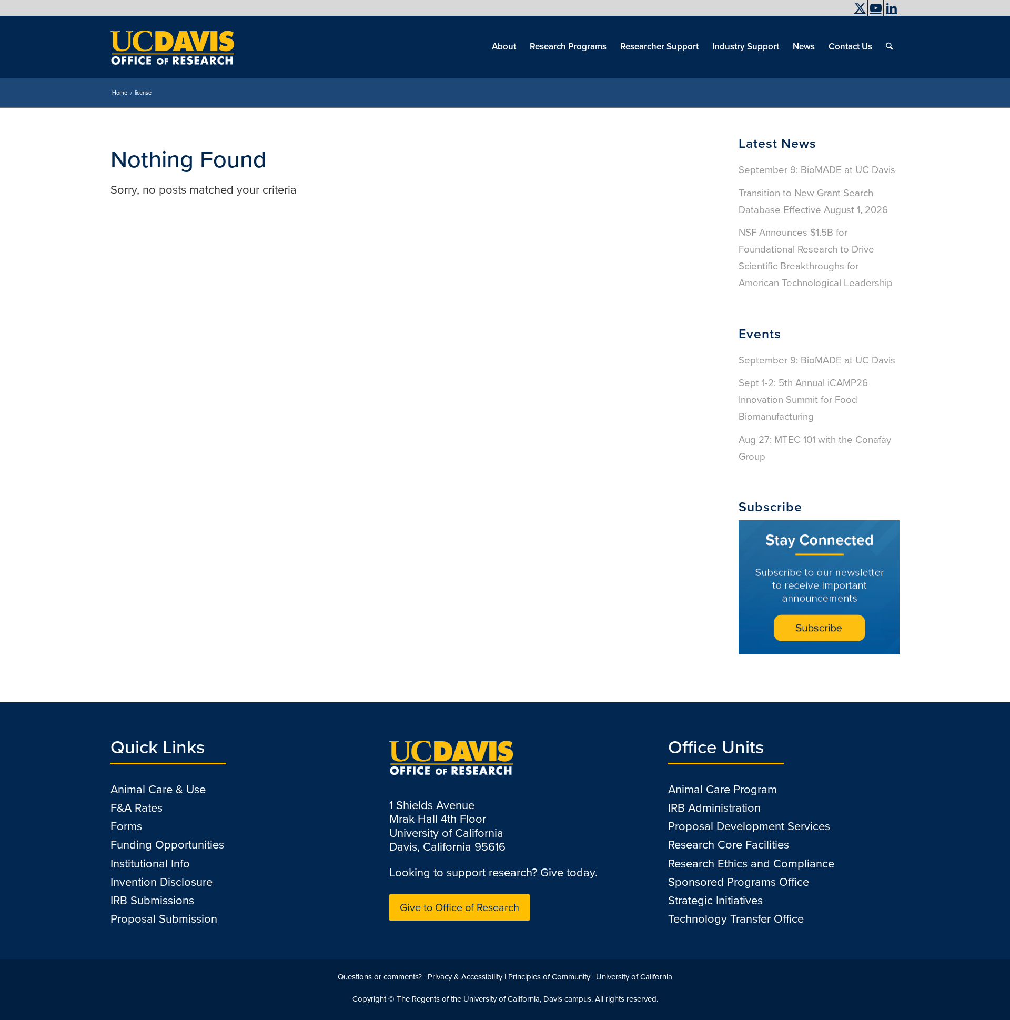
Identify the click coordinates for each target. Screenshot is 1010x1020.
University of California (634, 977)
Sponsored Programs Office (738, 882)
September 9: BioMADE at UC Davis (817, 170)
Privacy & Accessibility (465, 977)
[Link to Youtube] (875, 8)
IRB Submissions (152, 900)
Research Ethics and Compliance (751, 863)
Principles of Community (549, 977)
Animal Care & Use (158, 789)
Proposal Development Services (749, 826)
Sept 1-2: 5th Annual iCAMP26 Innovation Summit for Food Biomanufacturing (803, 399)
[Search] (889, 47)
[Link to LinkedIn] (892, 8)
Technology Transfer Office (736, 918)
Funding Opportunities (167, 844)
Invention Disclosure (161, 882)
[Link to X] (859, 8)
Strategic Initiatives (715, 900)
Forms (126, 826)
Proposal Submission (163, 918)
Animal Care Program (722, 789)
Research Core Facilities (728, 844)
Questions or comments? (380, 977)
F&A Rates (136, 807)
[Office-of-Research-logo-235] (172, 47)
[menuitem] (831, 18)
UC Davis (834, 18)
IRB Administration (714, 807)
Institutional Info (150, 863)
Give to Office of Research (459, 907)
